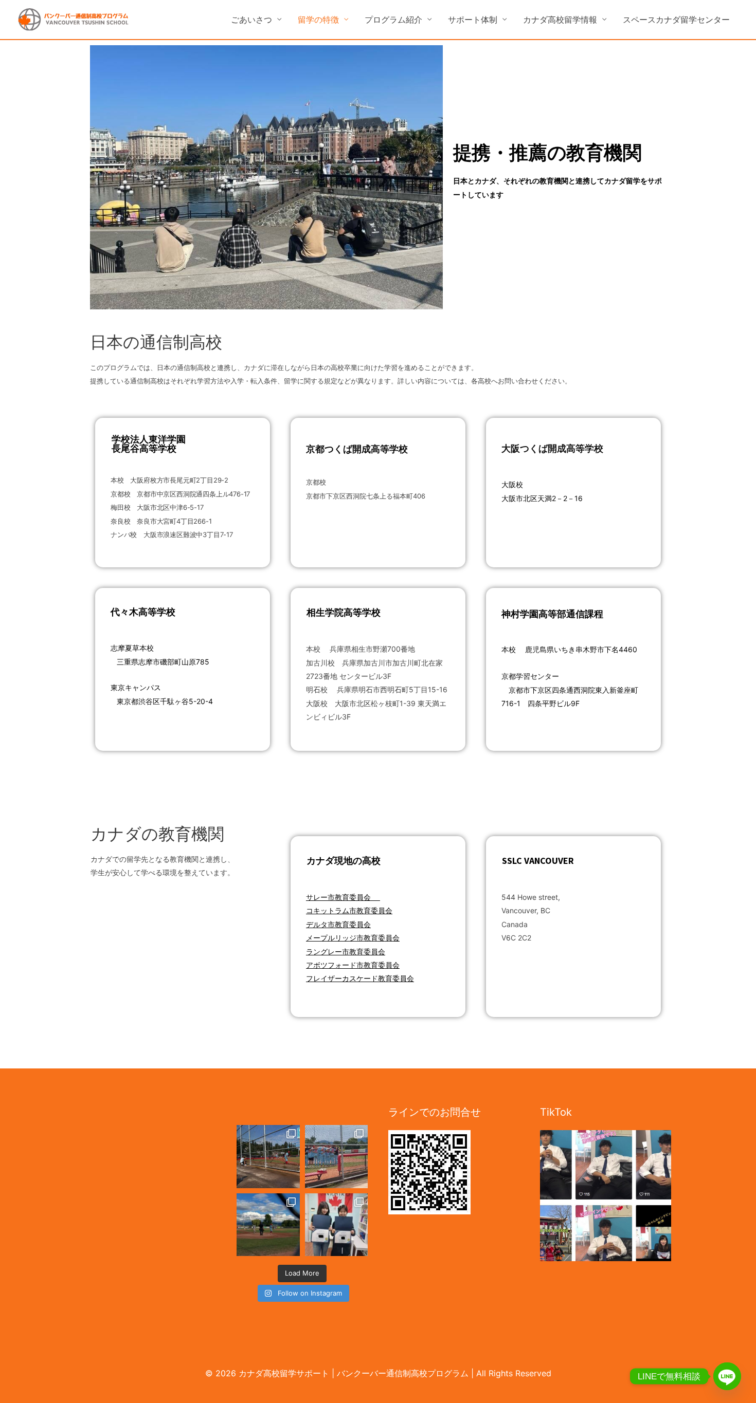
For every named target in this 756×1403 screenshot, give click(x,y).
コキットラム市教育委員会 (349, 910)
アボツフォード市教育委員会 (353, 965)
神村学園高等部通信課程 (552, 614)
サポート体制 (472, 19)
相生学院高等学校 (344, 612)
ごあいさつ (251, 19)
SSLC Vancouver (538, 860)
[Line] (727, 1376)
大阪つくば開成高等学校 (552, 448)
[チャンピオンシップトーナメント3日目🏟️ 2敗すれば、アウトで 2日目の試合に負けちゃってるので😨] (268, 1225)
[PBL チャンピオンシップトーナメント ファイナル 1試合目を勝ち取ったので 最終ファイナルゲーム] (336, 1156)
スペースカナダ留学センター (676, 19)
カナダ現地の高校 (344, 860)
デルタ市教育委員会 (338, 924)
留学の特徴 (318, 19)
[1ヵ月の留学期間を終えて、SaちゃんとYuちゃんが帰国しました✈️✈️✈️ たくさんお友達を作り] (336, 1225)
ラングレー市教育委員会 (345, 951)
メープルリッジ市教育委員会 (353, 937)
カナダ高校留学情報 (560, 19)
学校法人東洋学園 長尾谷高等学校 (149, 443)
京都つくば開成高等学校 (357, 449)
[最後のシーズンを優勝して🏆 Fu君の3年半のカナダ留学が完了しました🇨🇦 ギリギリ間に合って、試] (268, 1156)
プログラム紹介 (393, 19)
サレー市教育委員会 (339, 897)
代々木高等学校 (143, 612)
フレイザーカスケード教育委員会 (360, 978)
